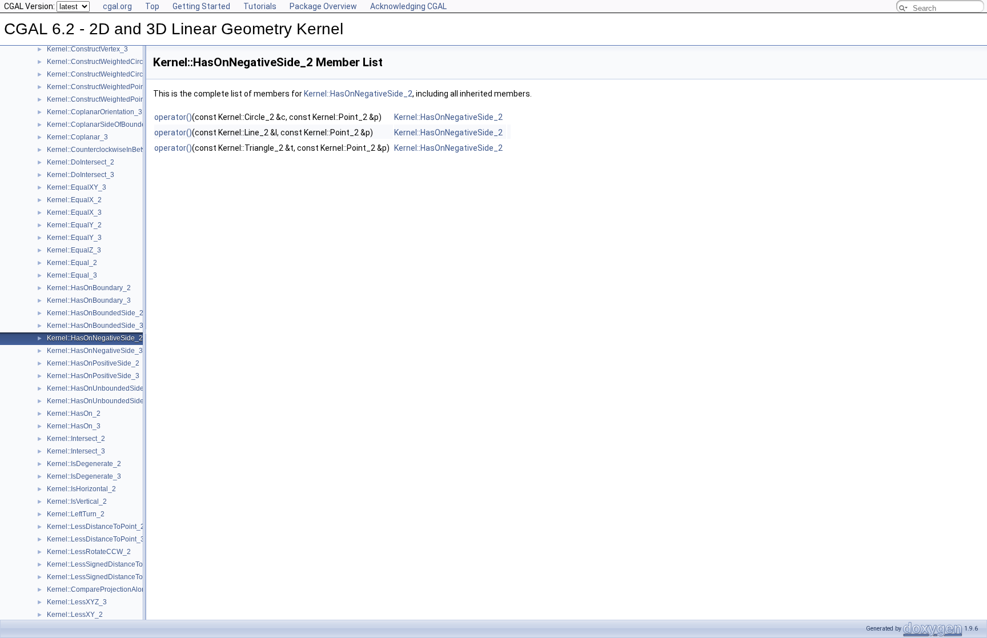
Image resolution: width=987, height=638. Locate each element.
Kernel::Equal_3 (72, 275)
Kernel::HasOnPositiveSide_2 (93, 363)
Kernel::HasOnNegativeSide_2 (95, 338)
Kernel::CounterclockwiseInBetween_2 (107, 150)
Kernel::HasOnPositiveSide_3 (93, 376)
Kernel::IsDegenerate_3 (84, 476)
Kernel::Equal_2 (72, 263)
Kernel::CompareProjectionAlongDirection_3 (116, 589)
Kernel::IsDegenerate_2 (84, 464)
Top (152, 6)
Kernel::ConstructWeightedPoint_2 (100, 87)
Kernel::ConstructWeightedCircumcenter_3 (113, 74)
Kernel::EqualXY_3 (76, 187)
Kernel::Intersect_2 (76, 439)
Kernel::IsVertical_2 (77, 501)
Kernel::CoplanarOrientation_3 (94, 112)
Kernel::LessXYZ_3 (77, 602)
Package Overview (323, 6)
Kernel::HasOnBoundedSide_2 (95, 313)
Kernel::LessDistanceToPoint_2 (96, 527)
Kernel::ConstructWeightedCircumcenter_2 (113, 62)
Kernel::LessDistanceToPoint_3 (96, 539)
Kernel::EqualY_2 (74, 225)
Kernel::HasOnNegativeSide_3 (95, 351)
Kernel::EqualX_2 (74, 200)
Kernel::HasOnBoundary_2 (89, 288)
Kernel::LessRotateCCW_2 (89, 552)
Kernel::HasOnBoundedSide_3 (95, 326)
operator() (173, 117)
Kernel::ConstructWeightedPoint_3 (100, 99)
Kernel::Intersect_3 (76, 451)
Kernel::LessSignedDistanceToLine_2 (105, 564)
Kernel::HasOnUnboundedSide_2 (99, 388)
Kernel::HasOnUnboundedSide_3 (99, 401)
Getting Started (201, 6)
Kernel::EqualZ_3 (74, 250)
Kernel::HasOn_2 (74, 414)
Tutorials (259, 6)
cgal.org (117, 6)
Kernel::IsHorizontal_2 (81, 489)
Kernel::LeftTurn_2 (76, 514)
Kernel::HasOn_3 (74, 426)
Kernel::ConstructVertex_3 (87, 49)
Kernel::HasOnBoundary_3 (89, 300)
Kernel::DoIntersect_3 (80, 175)
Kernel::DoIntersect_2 (80, 162)
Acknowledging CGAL (408, 6)
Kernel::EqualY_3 (74, 238)
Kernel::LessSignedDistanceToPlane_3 (108, 577)
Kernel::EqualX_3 (74, 212)
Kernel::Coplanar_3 (77, 137)
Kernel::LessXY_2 (75, 615)
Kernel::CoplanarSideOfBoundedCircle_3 (111, 125)
